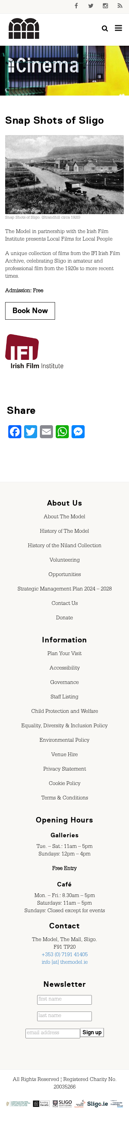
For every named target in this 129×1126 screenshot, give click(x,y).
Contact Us (65, 604)
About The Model (64, 517)
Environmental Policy (64, 741)
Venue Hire (64, 755)
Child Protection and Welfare (64, 712)
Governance (64, 683)
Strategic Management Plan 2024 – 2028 (65, 590)
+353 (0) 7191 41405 (65, 955)
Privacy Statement (64, 770)
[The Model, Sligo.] (24, 29)
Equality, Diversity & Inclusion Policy (64, 726)
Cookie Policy (64, 784)
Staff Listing (64, 697)
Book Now (30, 310)
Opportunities (65, 575)
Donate (64, 618)
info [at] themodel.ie (65, 963)
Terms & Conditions (64, 799)
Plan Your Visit (64, 654)
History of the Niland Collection (64, 546)
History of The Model (64, 532)
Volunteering (65, 561)
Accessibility (65, 669)
